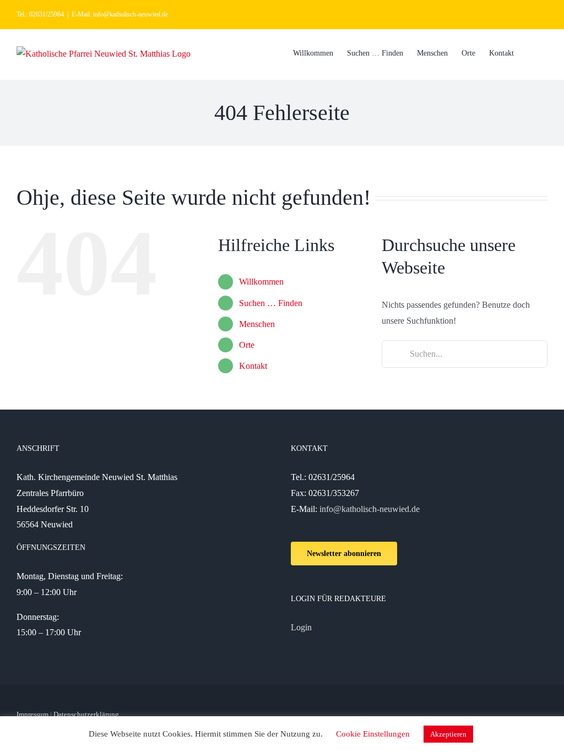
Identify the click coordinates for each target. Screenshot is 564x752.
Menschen (257, 324)
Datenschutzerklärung (86, 714)
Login (301, 627)
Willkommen (261, 281)
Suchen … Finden (270, 303)
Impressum (32, 714)
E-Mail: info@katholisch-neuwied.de (120, 14)
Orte (246, 345)
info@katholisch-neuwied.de (369, 509)
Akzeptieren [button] (448, 734)
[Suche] (531, 52)
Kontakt (253, 365)
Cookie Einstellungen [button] (373, 733)
